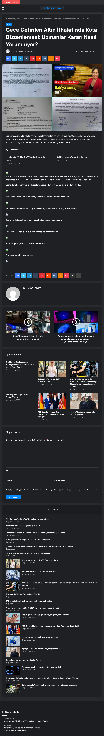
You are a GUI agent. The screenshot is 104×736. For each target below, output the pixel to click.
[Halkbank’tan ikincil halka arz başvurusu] (13, 575)
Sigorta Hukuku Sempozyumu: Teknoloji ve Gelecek (28, 553)
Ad (7, 471)
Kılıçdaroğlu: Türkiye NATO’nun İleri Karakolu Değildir (29, 519)
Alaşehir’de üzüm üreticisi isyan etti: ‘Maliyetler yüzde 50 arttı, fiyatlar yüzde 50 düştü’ (43, 678)
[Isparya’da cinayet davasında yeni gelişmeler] (84, 401)
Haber (18, 19)
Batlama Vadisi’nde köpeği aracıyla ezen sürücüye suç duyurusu (49, 685)
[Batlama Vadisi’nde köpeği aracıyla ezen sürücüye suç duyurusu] (13, 688)
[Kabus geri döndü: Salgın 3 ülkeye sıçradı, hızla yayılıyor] (13, 618)
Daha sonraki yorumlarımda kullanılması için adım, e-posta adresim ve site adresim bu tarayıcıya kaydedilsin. (52, 490)
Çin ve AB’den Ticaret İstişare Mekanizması (40, 637)
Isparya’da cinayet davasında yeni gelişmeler (41, 649)
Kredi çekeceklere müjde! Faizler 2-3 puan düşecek (28, 539)
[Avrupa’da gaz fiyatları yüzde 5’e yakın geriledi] (13, 670)
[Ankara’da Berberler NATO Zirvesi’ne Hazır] (52, 369)
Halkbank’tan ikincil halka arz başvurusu (39, 571)
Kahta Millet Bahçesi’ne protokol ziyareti (71, 157)
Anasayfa (11, 19)
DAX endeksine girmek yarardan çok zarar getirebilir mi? (30, 601)
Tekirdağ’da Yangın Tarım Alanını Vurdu (23, 594)
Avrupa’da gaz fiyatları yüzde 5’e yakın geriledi (41, 667)
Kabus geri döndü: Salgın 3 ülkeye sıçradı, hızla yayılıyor (46, 615)
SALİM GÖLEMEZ (16, 51)
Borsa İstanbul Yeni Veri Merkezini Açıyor (23, 660)
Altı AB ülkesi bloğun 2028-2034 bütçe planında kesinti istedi (32, 608)
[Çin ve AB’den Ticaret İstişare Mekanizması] (13, 641)
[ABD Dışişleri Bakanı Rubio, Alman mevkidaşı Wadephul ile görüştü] (52, 401)
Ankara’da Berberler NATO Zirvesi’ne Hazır (40, 560)
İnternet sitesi (59, 480)
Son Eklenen (52, 509)
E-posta (9, 480)
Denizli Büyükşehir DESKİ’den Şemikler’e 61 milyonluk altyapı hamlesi (35, 533)
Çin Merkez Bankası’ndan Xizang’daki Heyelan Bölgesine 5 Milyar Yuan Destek (20, 364)
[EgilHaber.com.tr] (52, 8)
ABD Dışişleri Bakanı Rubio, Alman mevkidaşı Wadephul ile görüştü (51, 414)
